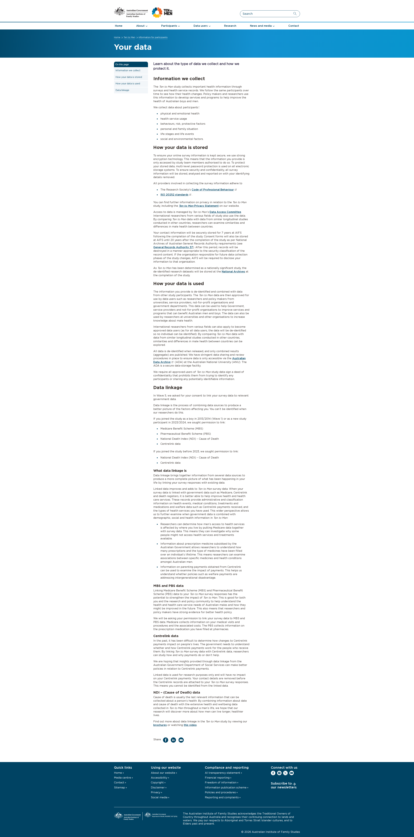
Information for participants (153, 37)
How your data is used (127, 84)
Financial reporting (217, 777)
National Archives (233, 271)
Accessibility (159, 777)
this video (190, 725)
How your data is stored (128, 77)
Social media (159, 797)
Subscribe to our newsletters (284, 785)
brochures (160, 725)
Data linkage (122, 90)
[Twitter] (285, 773)
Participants (169, 26)
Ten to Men (129, 37)
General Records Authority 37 (173, 247)
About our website (163, 773)
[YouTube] (291, 773)
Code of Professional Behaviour (213, 189)
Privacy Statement (199, 206)
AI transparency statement (222, 773)
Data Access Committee (225, 212)
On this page (122, 64)
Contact (293, 26)
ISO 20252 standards (174, 194)
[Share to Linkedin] (174, 740)
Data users (201, 26)
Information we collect (127, 70)
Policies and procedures (220, 792)
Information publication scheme (225, 787)
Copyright (157, 782)
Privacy (155, 792)
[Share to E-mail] (182, 740)
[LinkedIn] (297, 773)
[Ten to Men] (143, 17)
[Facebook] (273, 773)
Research (230, 26)
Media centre (122, 777)
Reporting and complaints (222, 797)
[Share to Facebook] (166, 740)
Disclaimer (158, 787)
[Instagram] (279, 773)
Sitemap (119, 787)
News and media (261, 26)
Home (118, 26)
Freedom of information (220, 782)
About (140, 26)
